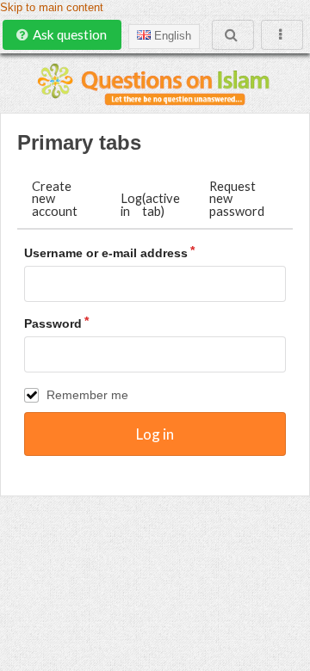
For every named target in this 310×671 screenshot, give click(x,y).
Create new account (55, 198)
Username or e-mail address (106, 253)
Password (53, 323)
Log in (150, 204)
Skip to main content (51, 8)
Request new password (236, 198)
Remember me (87, 395)
